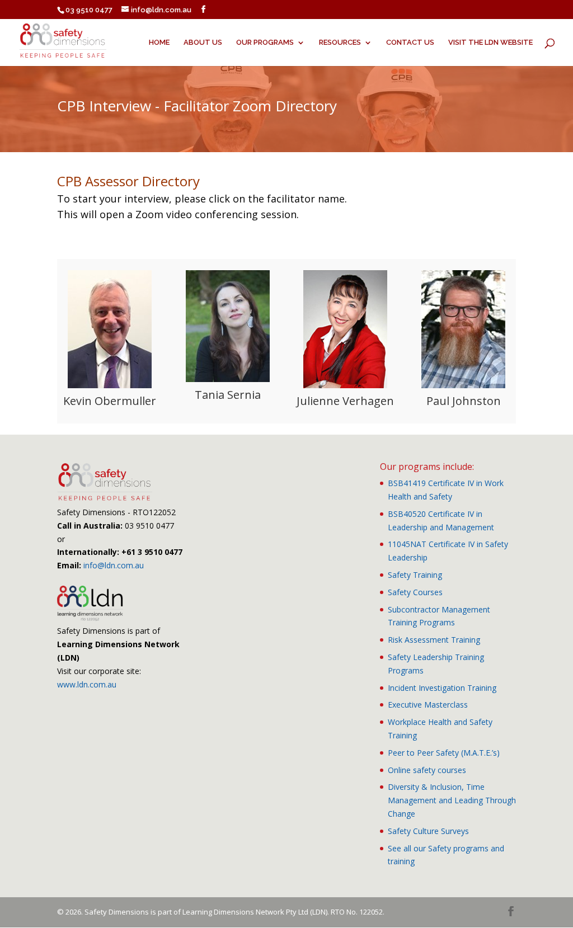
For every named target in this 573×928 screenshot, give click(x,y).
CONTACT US (410, 42)
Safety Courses (415, 592)
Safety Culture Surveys (428, 831)
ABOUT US (203, 42)
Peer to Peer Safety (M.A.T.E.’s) (444, 752)
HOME (159, 42)
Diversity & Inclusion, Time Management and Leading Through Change (452, 800)
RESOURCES (340, 42)
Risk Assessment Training (434, 639)
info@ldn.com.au (113, 565)
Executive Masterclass (428, 704)
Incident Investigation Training (442, 687)
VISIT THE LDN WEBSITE (490, 42)
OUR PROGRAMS (265, 42)
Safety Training (415, 574)
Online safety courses (427, 770)
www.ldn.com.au (86, 684)
